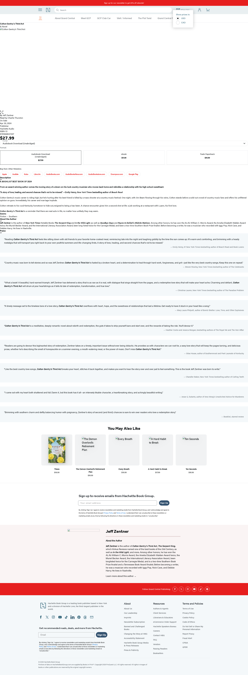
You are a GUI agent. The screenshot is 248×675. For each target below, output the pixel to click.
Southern (13, 216)
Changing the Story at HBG (135, 633)
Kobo (26, 174)
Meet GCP (86, 18)
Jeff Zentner (8, 115)
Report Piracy (188, 633)
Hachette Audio (7, 128)
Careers (156, 630)
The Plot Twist (144, 18)
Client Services (159, 612)
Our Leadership (130, 612)
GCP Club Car (104, 18)
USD (183, 18)
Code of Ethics (189, 621)
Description (5, 177)
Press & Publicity (131, 650)
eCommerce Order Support (164, 621)
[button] (124, 112)
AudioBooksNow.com (74, 174)
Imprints (127, 617)
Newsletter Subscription (134, 621)
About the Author (8, 219)
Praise (3, 231)
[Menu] (40, 10)
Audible (15, 174)
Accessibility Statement (134, 638)
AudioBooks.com (53, 174)
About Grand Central (65, 18)
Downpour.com (117, 174)
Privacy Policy (188, 612)
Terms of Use (188, 608)
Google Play (133, 174)
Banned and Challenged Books (134, 628)
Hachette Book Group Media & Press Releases (136, 644)
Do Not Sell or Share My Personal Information (193, 628)
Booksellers (158, 653)
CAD (183, 22)
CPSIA (185, 642)
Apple (4, 174)
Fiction (3, 216)
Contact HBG (159, 635)
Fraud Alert (187, 638)
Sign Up (164, 503)
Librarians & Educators (163, 617)
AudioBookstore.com (96, 174)
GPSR (185, 647)
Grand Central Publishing (170, 18)
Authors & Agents (160, 608)
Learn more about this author (120, 575)
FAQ (155, 639)
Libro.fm (37, 174)
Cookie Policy (188, 617)
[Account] (199, 10)
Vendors (156, 644)
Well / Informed (124, 18)
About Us (128, 608)
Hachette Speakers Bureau (164, 626)
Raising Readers (160, 648)
